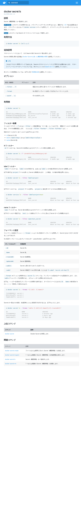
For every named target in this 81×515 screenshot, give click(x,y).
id (7, 135)
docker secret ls (10, 359)
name (8, 140)
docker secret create (11, 351)
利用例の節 (35, 72)
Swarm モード (49, 67)
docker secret (9, 334)
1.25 (65, 25)
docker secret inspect (12, 355)
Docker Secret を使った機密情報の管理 (35, 57)
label (8, 138)
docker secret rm (10, 364)
